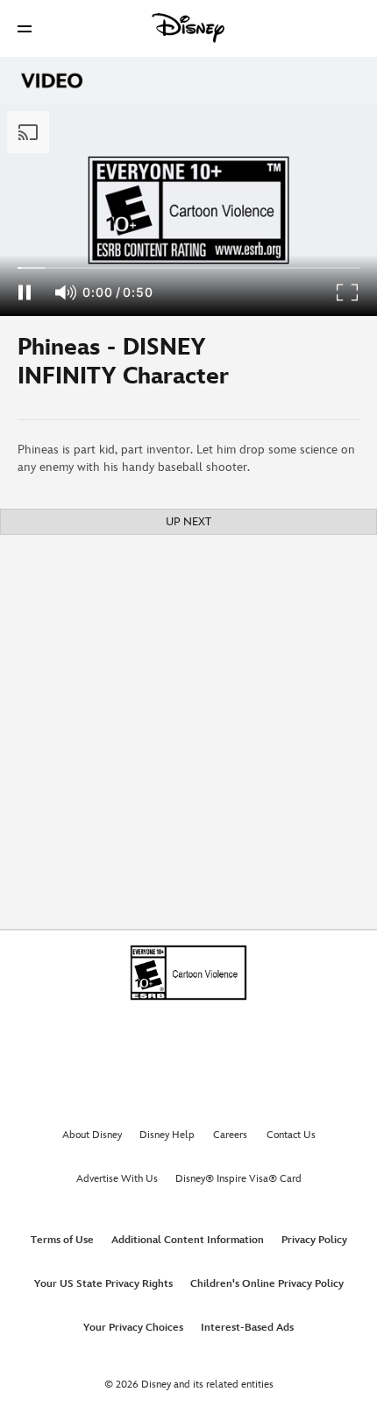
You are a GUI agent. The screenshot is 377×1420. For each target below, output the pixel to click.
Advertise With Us (117, 1178)
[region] (188, 210)
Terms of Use (62, 1240)
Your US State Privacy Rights (103, 1283)
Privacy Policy (314, 1240)
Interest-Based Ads (247, 1327)
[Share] (325, 368)
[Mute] (66, 292)
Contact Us (291, 1135)
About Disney (92, 1135)
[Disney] (188, 28)
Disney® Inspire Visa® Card (238, 1178)
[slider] (188, 268)
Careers (230, 1135)
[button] (24, 28)
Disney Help (167, 1135)
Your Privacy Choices (133, 1327)
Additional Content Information (187, 1240)
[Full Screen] (348, 292)
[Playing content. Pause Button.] (24, 292)
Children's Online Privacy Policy (267, 1283)
